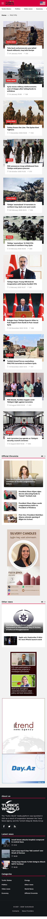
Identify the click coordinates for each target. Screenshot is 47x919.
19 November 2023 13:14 (18, 367)
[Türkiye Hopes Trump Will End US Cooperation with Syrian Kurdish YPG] (23, 268)
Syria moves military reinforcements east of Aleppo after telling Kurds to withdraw (21, 89)
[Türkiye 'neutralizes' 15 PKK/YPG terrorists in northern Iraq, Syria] (23, 230)
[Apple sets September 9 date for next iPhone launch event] (10, 640)
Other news (29, 884)
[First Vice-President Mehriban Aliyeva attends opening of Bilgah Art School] (10, 518)
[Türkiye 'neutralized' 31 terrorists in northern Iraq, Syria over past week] (23, 191)
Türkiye (9, 160)
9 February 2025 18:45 (17, 249)
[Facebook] (4, 826)
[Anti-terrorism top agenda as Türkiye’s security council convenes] (23, 425)
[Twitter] (9, 826)
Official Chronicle (31, 893)
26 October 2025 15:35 (17, 171)
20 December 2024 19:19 (18, 328)
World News (11, 42)
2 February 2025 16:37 (17, 287)
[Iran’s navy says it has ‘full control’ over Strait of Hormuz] (6, 854)
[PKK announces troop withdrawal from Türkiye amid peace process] (23, 153)
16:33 (15, 867)
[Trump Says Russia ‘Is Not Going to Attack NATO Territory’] (6, 865)
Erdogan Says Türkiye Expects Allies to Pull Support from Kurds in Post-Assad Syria (22, 322)
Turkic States (7, 880)
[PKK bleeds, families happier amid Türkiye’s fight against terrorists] (23, 386)
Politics (4, 884)
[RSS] (15, 826)
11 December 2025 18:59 (18, 133)
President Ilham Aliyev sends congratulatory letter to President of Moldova (30, 505)
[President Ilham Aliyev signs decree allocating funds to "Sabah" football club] (10, 494)
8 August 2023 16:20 (16, 444)
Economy (5, 893)
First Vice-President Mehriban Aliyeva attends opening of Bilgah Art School (31, 517)
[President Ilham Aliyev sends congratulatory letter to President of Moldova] (10, 506)
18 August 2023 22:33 (17, 405)
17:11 (15, 845)
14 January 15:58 (15, 94)
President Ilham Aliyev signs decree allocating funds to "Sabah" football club (30, 494)
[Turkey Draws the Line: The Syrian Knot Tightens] (23, 114)
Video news (6, 889)
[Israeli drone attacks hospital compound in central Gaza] (6, 843)
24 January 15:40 (15, 53)
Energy (27, 880)
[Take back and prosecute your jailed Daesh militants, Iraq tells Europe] (23, 35)
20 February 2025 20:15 (18, 210)
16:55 (15, 856)
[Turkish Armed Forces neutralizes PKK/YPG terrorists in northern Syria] (23, 348)
